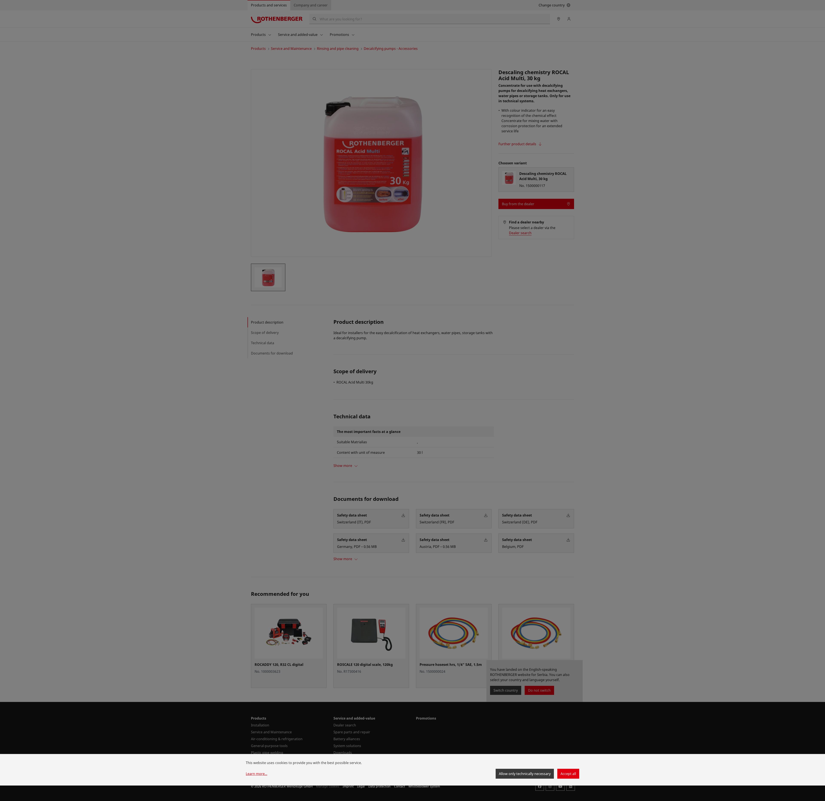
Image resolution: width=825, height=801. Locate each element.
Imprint (348, 786)
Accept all (568, 773)
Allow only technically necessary (525, 773)
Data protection (379, 786)
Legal (361, 786)
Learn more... (256, 773)
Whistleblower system (424, 786)
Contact (399, 786)
